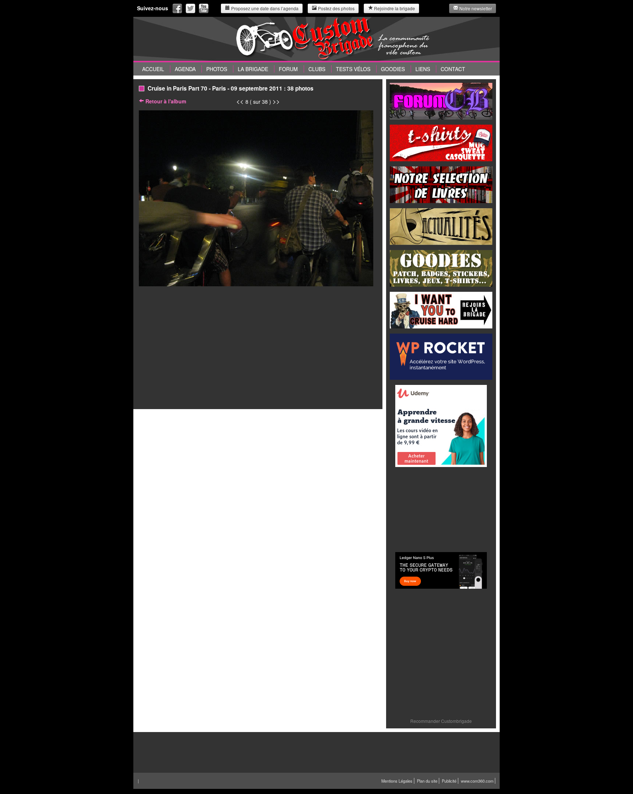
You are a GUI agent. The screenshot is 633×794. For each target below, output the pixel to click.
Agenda (185, 69)
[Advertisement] (441, 508)
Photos (216, 69)
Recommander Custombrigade (441, 721)
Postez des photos (336, 8)
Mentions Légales (396, 781)
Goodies (393, 69)
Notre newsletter (475, 8)
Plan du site (427, 781)
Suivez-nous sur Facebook (177, 8)
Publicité (449, 781)
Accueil (153, 69)
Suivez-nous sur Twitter (190, 8)
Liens (422, 69)
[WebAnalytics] (479, 788)
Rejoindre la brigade (394, 8)
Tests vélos (353, 69)
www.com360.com (477, 781)
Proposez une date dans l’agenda (264, 8)
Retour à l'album (165, 101)
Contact (453, 69)
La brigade (253, 69)
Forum (288, 69)
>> (276, 101)
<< (240, 101)
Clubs (316, 69)
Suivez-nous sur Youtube (203, 8)
